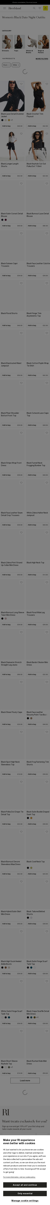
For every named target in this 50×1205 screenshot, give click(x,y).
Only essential (25, 1193)
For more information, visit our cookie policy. (19, 1177)
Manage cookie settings (24, 1200)
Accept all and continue (25, 1185)
